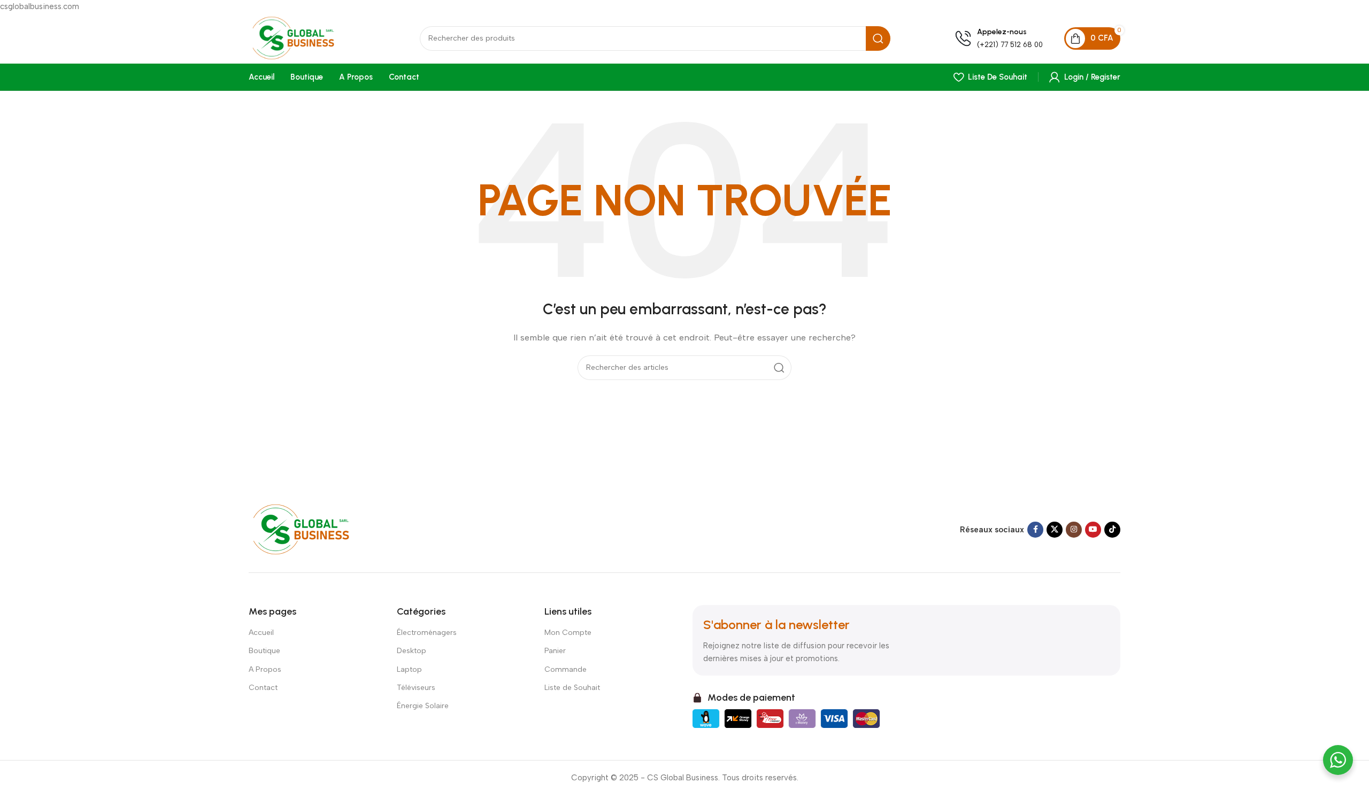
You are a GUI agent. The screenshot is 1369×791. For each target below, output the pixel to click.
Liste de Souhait (572, 687)
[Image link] (311, 529)
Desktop (411, 650)
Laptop (409, 669)
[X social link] (1055, 530)
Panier (555, 650)
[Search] (878, 38)
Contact (263, 687)
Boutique (264, 650)
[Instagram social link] (1074, 530)
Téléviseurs (416, 687)
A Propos (265, 669)
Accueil (261, 632)
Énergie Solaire (423, 705)
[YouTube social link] (1093, 530)
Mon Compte (567, 632)
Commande (565, 669)
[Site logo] (302, 37)
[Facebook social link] (1035, 530)
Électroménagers (427, 632)
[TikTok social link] (1112, 530)
